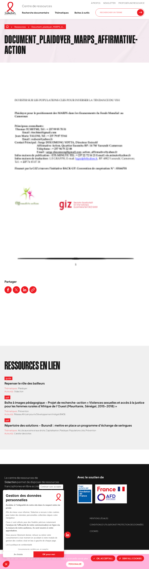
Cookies (94, 531)
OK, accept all (104, 558)
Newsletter (109, 3)
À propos (95, 3)
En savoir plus (81, 558)
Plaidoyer (22, 388)
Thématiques (62, 12)
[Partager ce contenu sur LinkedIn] (24, 289)
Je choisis (18, 554)
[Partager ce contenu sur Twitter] (16, 289)
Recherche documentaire (35, 12)
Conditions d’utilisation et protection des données (116, 524)
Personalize (75, 564)
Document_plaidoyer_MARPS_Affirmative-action (47, 26)
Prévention (23, 411)
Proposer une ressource (131, 3)
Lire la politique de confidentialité (19, 545)
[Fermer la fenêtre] (139, 62)
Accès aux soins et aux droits (31, 430)
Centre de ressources (37, 6)
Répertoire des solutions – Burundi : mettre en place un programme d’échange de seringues (68, 425)
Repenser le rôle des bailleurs (25, 383)
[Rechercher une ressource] (140, 12)
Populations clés (77, 430)
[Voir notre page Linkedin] (67, 535)
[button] (6, 564)
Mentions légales (99, 518)
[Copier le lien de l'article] (33, 289)
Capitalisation (52, 430)
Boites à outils (81, 12)
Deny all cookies (132, 558)
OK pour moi (48, 554)
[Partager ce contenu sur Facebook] (8, 289)
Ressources (20, 26)
